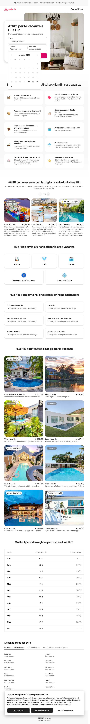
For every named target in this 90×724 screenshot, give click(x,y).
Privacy (40, 720)
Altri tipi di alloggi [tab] (33, 647)
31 (11, 86)
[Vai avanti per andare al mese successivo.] (37, 55)
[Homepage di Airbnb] (10, 9)
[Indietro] (40, 194)
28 (29, 82)
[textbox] (18, 49)
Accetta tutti (18, 710)
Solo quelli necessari (42, 710)
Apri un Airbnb (77, 9)
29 (33, 82)
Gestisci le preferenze (65, 710)
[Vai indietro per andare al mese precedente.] (12, 55)
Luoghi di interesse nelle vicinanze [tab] (55, 647)
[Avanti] (48, 194)
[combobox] (27, 41)
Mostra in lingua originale (65, 3)
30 (37, 82)
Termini (47, 720)
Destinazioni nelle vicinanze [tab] (14, 647)
